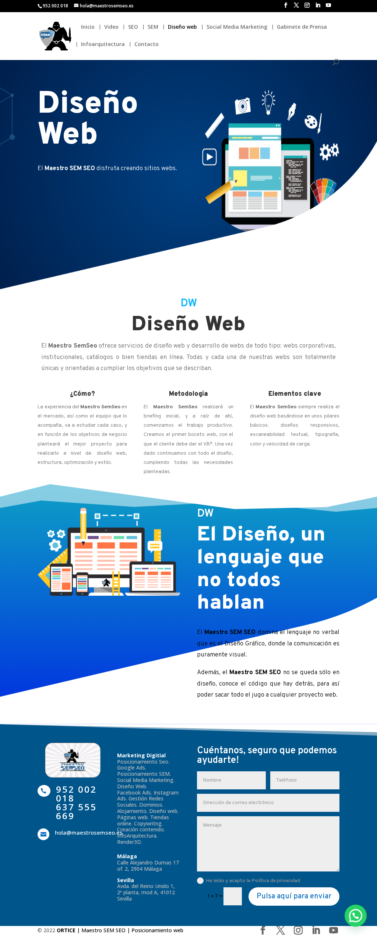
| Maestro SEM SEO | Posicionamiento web (120, 930)
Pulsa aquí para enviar (294, 896)
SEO (133, 27)
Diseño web (182, 27)
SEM (153, 27)
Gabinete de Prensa (302, 27)
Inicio (88, 27)
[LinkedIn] (317, 7)
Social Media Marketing (237, 27)
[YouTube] (328, 7)
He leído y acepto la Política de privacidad (253, 881)
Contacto (146, 44)
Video (111, 27)
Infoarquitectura (103, 44)
